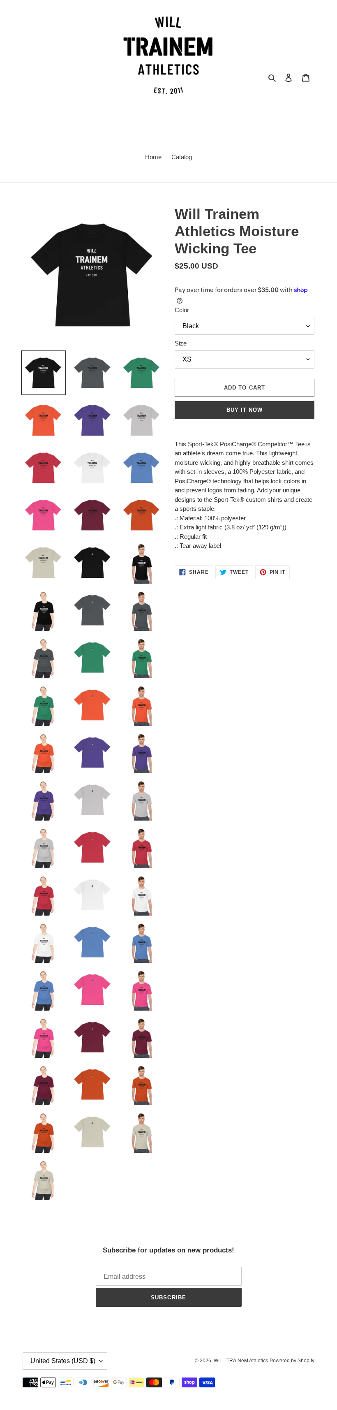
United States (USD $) (62, 1360)
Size (181, 343)
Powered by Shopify (292, 1361)
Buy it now (244, 410)
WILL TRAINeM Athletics (241, 1361)
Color (182, 309)
